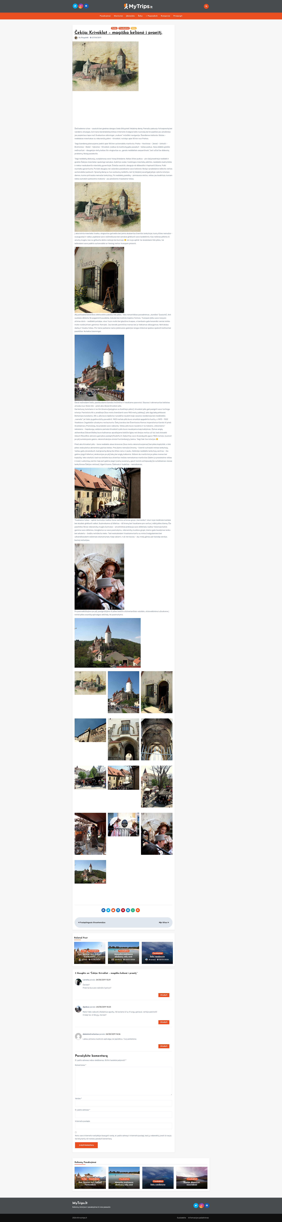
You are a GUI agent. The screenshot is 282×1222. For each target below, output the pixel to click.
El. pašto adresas (82, 1110)
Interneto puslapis (82, 1121)
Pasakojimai (105, 16)
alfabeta (118, 960)
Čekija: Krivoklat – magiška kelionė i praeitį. (118, 33)
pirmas (85, 960)
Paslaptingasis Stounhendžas (92, 922)
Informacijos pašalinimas (198, 1218)
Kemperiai (165, 16)
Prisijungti (177, 16)
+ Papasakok (152, 16)
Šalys (140, 16)
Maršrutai (118, 16)
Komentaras (80, 1065)
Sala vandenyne (157, 957)
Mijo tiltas (163, 922)
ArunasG (152, 960)
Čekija (114, 28)
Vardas (78, 1098)
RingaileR (84, 38)
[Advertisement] (123, 108)
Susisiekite (181, 1218)
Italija (84, 951)
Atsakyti (163, 995)
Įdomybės (130, 16)
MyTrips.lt (79, 1203)
